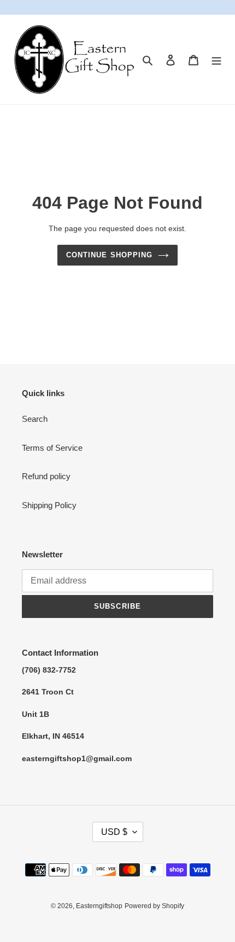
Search (35, 418)
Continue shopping (109, 255)
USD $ (114, 832)
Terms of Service (52, 447)
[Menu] (216, 60)
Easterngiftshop (99, 906)
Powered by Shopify (154, 906)
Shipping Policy (49, 505)
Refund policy (46, 476)
